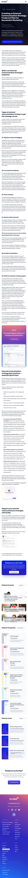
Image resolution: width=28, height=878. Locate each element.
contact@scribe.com (14, 803)
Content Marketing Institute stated (12, 173)
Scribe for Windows (6, 824)
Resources (17, 836)
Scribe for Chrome (6, 832)
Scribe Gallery (18, 828)
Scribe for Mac (5, 826)
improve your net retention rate (12, 414)
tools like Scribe (21, 478)
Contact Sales (5, 851)
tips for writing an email (15, 266)
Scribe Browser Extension (5, 829)
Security (17, 830)
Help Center (17, 832)
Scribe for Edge (5, 834)
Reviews (4, 863)
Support (4, 853)
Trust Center (5, 874)
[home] (4, 2)
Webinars (4, 857)
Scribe (16, 822)
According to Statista (6, 220)
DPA (16, 851)
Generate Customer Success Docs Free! (12, 41)
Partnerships (17, 824)
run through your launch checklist (13, 143)
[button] (25, 1)
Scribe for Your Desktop (7, 822)
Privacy (16, 847)
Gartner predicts (5, 287)
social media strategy (17, 238)
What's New (17, 834)
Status (3, 861)
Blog (4, 9)
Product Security (6, 870)
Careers (5, 848)
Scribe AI (17, 826)
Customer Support (10, 9)
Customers (4, 859)
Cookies (16, 849)
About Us (4, 845)
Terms (16, 845)
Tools (16, 838)
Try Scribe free (14, 339)
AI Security (4, 872)
